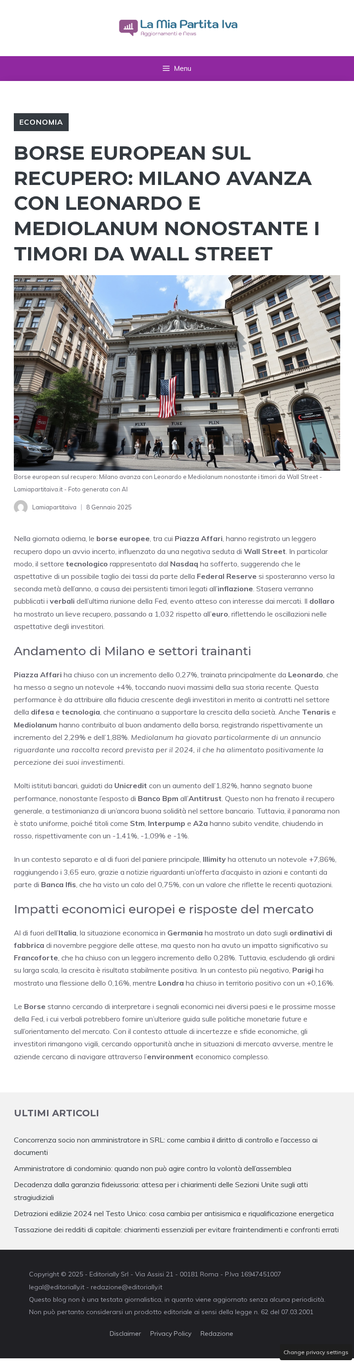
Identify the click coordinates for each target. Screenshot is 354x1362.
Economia (41, 122)
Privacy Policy (170, 1333)
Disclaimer (125, 1333)
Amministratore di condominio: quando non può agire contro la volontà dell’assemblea (152, 1168)
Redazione (217, 1333)
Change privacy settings (315, 1352)
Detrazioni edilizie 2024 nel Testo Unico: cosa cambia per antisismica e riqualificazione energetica (174, 1213)
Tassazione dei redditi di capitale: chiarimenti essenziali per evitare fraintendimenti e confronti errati (176, 1229)
